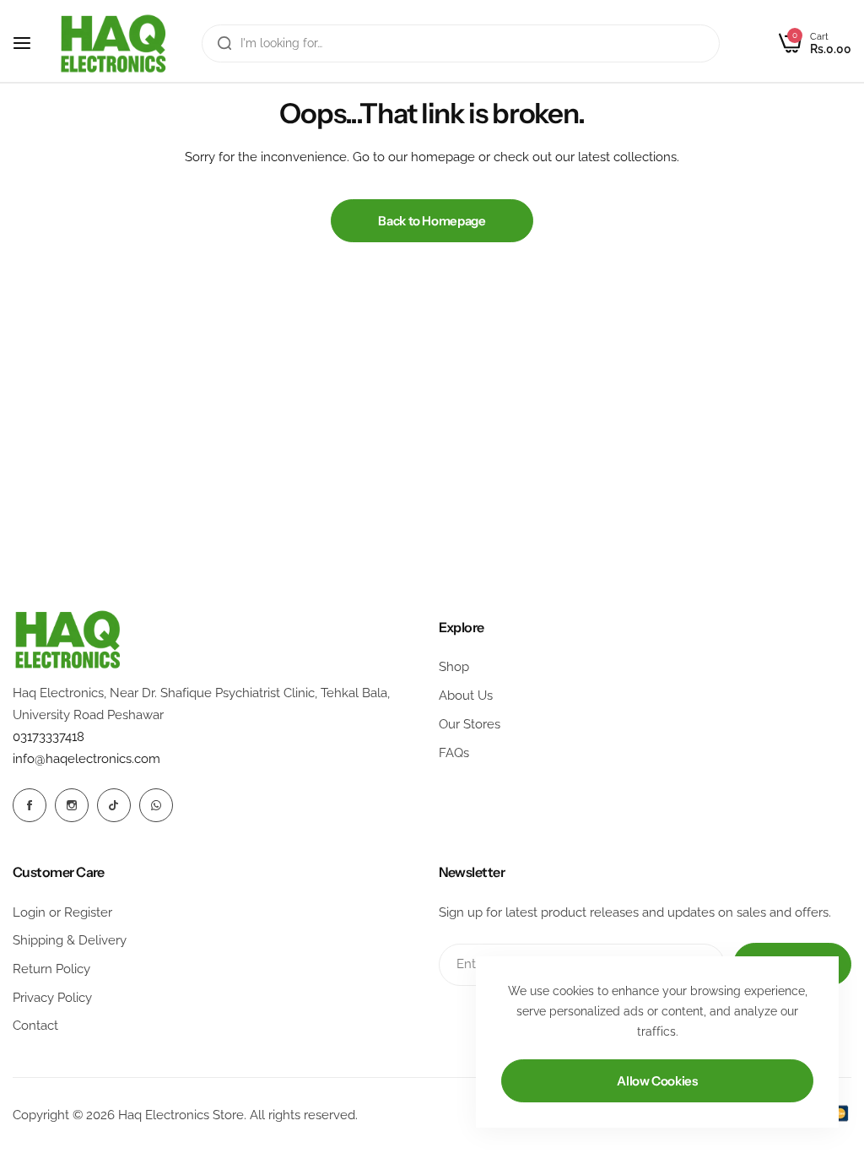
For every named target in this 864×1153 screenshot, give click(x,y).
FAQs (454, 753)
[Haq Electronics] (113, 43)
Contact (35, 1025)
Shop (454, 666)
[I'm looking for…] (224, 43)
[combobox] (461, 43)
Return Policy (51, 969)
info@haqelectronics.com (86, 758)
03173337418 (48, 736)
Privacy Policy (52, 997)
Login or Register (62, 912)
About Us (466, 695)
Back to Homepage (431, 221)
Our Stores (469, 724)
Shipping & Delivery (70, 940)
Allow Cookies (657, 1081)
